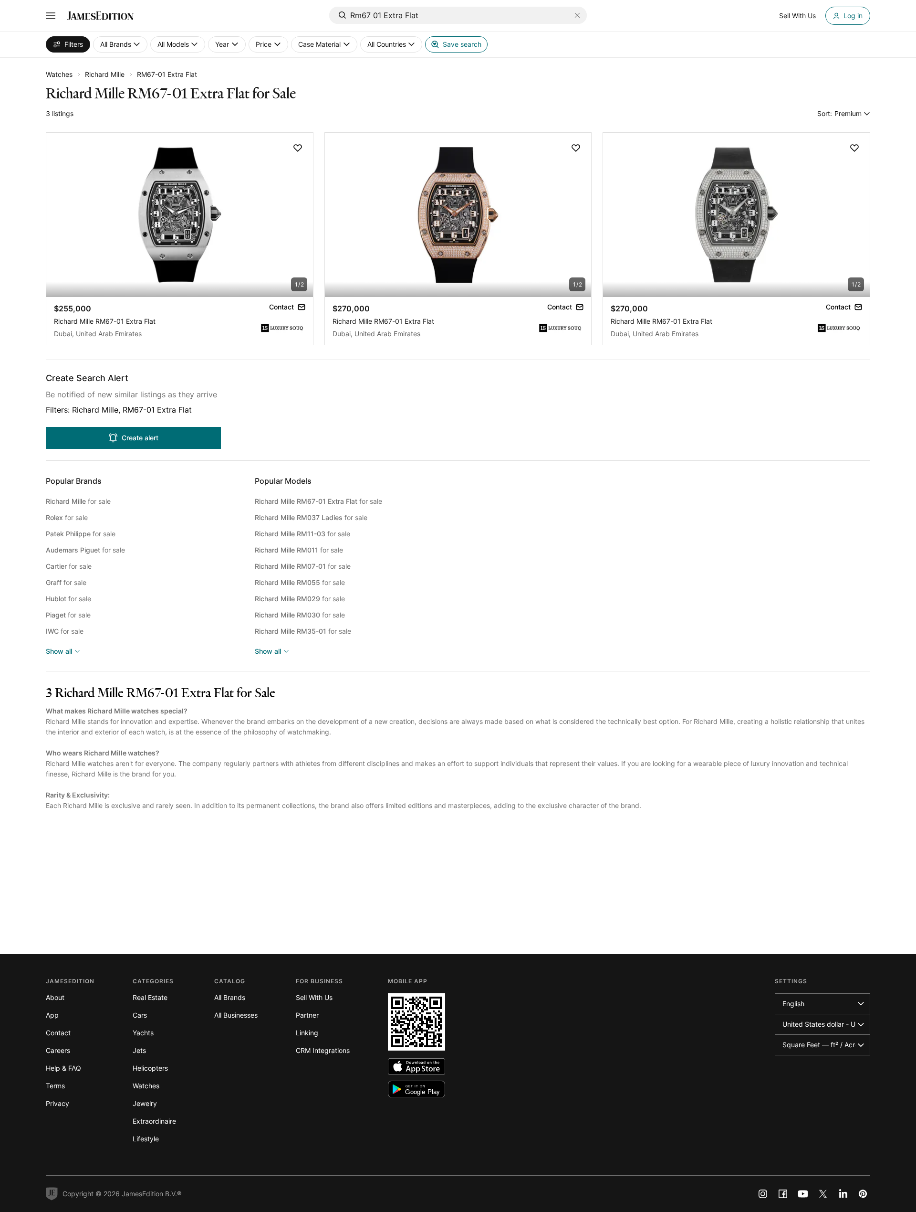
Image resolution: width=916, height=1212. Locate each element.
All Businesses (236, 1015)
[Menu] (50, 16)
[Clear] (577, 15)
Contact (58, 1033)
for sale (78, 501)
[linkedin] (843, 1194)
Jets (139, 1050)
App (52, 1015)
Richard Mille (105, 74)
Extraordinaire (154, 1121)
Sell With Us (314, 997)
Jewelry (145, 1103)
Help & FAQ (63, 1068)
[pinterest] (863, 1194)
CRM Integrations (323, 1050)
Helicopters (150, 1068)
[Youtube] (803, 1194)
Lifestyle (146, 1139)
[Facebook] (783, 1194)
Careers (58, 1050)
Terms (55, 1086)
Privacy (57, 1103)
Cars (140, 1015)
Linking (307, 1033)
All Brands (229, 997)
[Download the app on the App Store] (416, 1066)
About (55, 997)
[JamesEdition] (100, 16)
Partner (307, 1015)
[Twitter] (823, 1194)
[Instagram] (763, 1194)
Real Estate (150, 997)
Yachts (143, 1033)
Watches (59, 74)
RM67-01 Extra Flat (167, 74)
